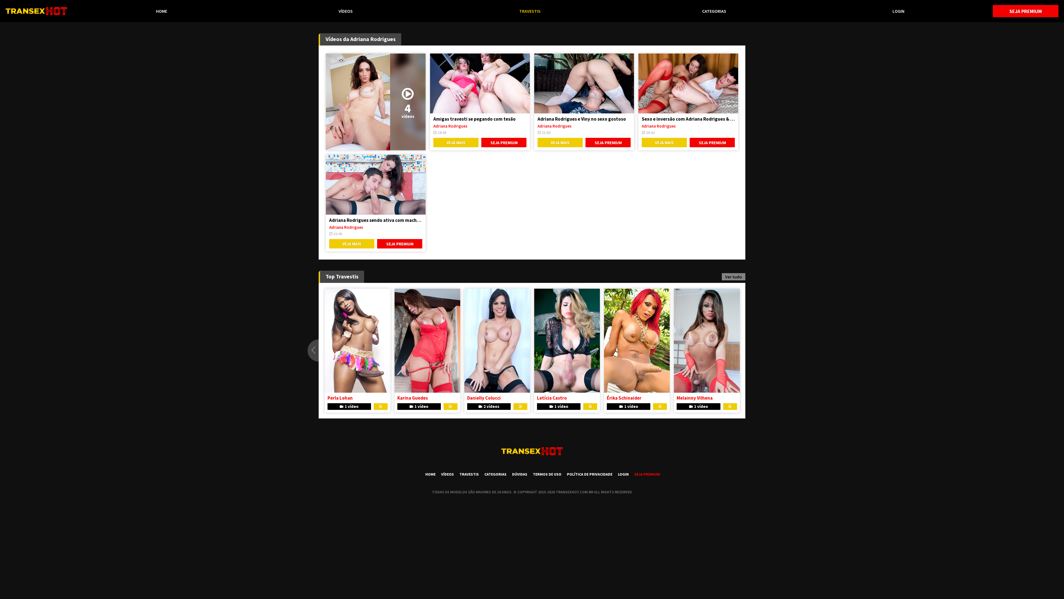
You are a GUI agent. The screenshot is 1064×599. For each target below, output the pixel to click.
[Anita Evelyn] (357, 341)
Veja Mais (456, 142)
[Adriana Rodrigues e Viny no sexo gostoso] (584, 83)
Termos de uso (547, 474)
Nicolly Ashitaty (414, 398)
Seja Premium (1025, 11)
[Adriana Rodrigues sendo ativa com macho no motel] (376, 185)
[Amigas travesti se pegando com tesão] (480, 83)
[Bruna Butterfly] (497, 341)
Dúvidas (519, 474)
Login (898, 11)
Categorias (714, 11)
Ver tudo (733, 277)
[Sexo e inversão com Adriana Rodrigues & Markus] (688, 83)
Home (161, 11)
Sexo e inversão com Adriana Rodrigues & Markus (688, 119)
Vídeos (346, 11)
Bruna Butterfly (484, 398)
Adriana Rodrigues (450, 126)
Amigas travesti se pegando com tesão (474, 119)
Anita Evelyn (340, 398)
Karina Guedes (692, 398)
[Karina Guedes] (707, 341)
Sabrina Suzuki (553, 398)
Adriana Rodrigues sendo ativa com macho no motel (375, 220)
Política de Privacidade (589, 474)
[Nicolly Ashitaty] (427, 341)
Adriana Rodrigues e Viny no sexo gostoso (582, 119)
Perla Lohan (619, 398)
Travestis (530, 11)
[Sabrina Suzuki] (567, 341)
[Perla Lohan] (637, 341)
